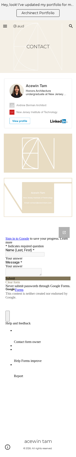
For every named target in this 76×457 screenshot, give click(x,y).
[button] (5, 26)
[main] (38, 46)
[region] (38, 10)
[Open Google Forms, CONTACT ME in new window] (64, 232)
